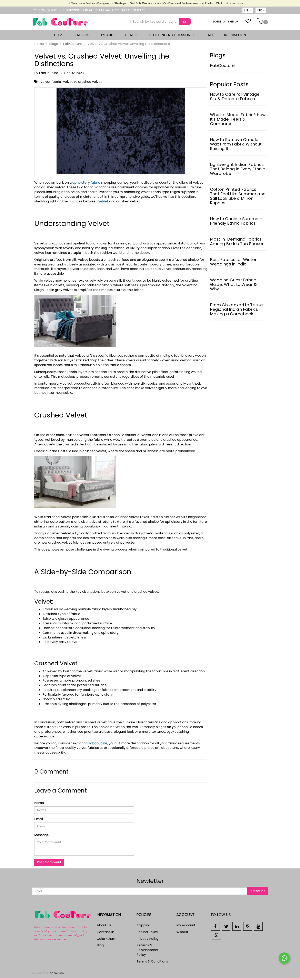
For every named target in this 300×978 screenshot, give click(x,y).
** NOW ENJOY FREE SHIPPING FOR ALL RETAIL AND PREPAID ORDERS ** (89, 10)
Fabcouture (97, 743)
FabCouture (72, 43)
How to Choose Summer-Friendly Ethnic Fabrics (236, 221)
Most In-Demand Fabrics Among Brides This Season (237, 241)
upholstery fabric (86, 182)
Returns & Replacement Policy (148, 950)
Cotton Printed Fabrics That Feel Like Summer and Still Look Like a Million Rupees (238, 196)
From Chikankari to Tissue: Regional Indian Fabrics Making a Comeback (237, 309)
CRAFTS (132, 35)
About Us (104, 925)
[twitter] (226, 926)
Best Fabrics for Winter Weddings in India (233, 262)
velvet (103, 201)
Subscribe (258, 891)
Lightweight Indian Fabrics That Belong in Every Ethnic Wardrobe (237, 169)
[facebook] (215, 926)
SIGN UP (233, 21)
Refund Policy (147, 932)
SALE (210, 35)
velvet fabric (51, 81)
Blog (100, 945)
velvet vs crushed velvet (82, 81)
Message (41, 835)
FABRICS (82, 35)
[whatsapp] (216, 934)
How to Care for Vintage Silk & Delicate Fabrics (235, 96)
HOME (59, 35)
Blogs (53, 43)
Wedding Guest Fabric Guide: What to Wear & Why (233, 284)
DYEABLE (107, 35)
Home (39, 43)
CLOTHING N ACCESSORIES (172, 35)
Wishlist (182, 932)
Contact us (105, 932)
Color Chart (106, 938)
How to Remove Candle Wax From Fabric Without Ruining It (236, 144)
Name (39, 803)
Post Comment (49, 862)
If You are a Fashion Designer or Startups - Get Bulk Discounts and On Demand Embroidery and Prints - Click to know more (147, 3)
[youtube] (258, 926)
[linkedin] (236, 926)
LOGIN (217, 21)
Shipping (143, 925)
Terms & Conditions (152, 961)
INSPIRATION (235, 35)
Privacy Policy (148, 938)
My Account (186, 925)
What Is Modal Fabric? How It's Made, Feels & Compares (238, 119)
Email (38, 819)
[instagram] (247, 926)
